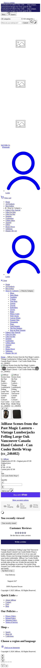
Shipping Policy (11, 620)
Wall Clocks (14, 316)
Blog (7, 606)
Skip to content (9, 3)
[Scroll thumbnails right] (6, 408)
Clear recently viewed (9, 523)
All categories (28, 19)
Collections (9, 636)
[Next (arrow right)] (4, 664)
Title (2, 474)
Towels (12, 305)
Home (7, 202)
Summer (8, 216)
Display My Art (11, 231)
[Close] (2, 655)
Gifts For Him (10, 212)
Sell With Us (5, 145)
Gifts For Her (10, 214)
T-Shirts (13, 299)
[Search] (33, 22)
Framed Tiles (14, 320)
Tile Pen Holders (16, 328)
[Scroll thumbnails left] (2, 408)
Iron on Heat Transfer (18, 330)
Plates (12, 312)
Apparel (8, 223)
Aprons (12, 303)
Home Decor (10, 227)
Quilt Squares (15, 326)
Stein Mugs (14, 295)
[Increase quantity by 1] (2, 487)
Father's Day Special (12, 210)
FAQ (7, 604)
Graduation (9, 218)
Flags (12, 324)
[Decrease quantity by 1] (2, 482)
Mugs (12, 293)
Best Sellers (9, 206)
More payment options (20, 500)
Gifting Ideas (10, 220)
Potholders (14, 308)
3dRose (6, 459)
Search (7, 632)
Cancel (25, 23)
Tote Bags (13, 301)
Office (7, 225)
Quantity (4, 480)
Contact (8, 602)
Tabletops (8, 229)
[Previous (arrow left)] (2, 664)
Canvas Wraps (15, 318)
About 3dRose (10, 600)
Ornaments (14, 322)
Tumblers (13, 297)
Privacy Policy (10, 616)
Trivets (12, 310)
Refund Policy (10, 618)
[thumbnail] (6, 414)
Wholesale (6, 147)
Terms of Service (11, 622)
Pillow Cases (14, 314)
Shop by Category (14, 208)
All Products (9, 204)
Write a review (20, 542)
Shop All (8, 634)
